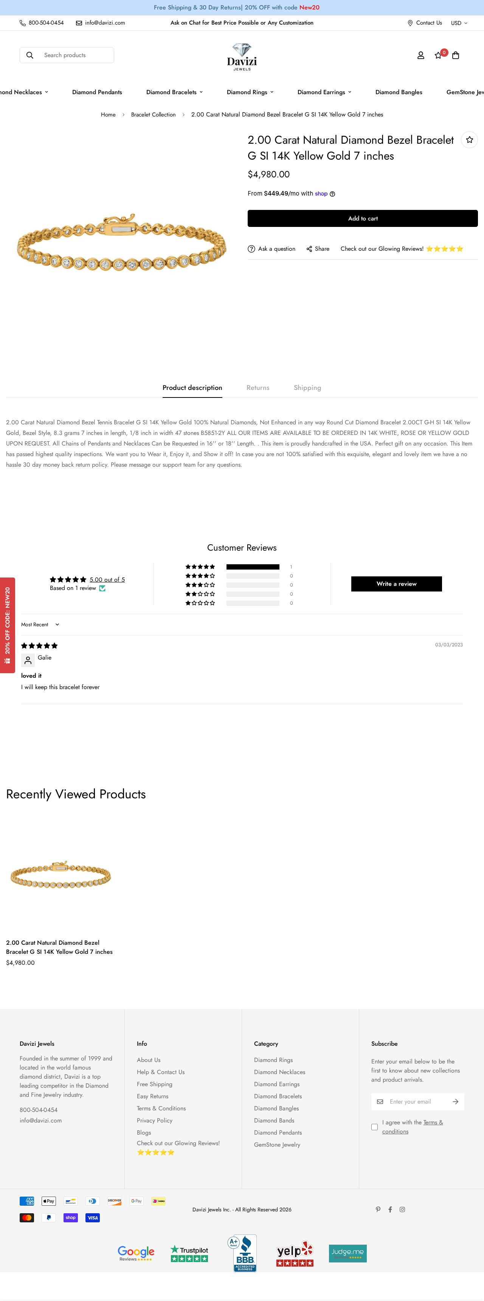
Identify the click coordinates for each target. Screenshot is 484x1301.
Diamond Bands (274, 1120)
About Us (148, 1060)
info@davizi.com (41, 1120)
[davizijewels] (242, 55)
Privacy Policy (154, 1120)
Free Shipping (154, 1084)
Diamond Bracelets (171, 92)
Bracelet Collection (153, 114)
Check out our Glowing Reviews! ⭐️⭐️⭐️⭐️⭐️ (402, 248)
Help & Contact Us (161, 1072)
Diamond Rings (247, 92)
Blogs (144, 1132)
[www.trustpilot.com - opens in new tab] (189, 1253)
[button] (201, 567)
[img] (39, 645)
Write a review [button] (397, 583)
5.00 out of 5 (107, 579)
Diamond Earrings (321, 92)
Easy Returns (152, 1096)
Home (108, 114)
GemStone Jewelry (277, 1144)
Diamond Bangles (398, 92)
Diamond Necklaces (279, 1072)
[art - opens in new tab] (136, 1253)
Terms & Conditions (161, 1108)
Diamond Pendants (97, 92)
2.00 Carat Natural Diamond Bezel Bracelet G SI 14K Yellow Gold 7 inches (59, 947)
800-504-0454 (38, 1109)
